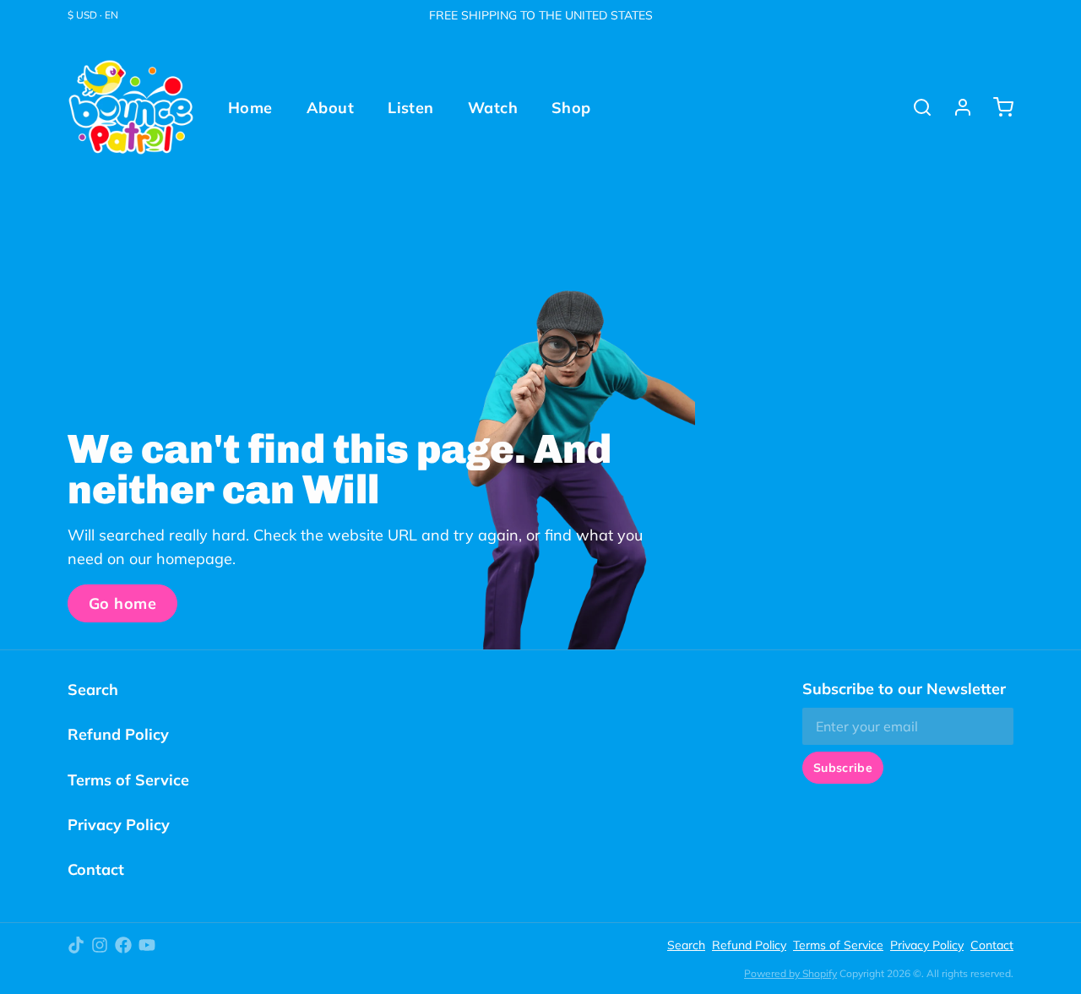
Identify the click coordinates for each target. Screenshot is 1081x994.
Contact (96, 869)
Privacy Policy (119, 824)
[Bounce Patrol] (131, 107)
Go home (122, 603)
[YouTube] (147, 945)
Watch (493, 107)
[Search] (915, 107)
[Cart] (996, 107)
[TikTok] (76, 945)
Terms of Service (128, 780)
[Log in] (956, 107)
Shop (571, 107)
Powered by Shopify (790, 973)
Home (250, 107)
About (330, 107)
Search (93, 689)
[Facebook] (123, 945)
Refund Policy (118, 734)
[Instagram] (99, 945)
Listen (411, 107)
